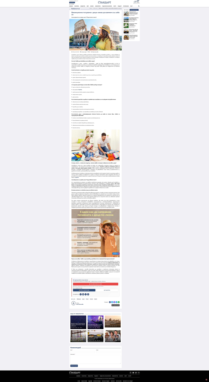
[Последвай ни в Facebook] (130, 373)
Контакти (113, 381)
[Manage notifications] (206, 379)
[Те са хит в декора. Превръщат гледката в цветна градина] (78, 336)
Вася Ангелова (95, 52)
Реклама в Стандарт (105, 381)
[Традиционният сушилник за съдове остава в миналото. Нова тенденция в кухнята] (126, 13)
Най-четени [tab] (126, 9)
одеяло (77, 177)
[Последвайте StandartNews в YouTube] (72, 4)
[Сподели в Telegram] (116, 302)
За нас (79, 381)
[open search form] (138, 6)
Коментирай (116, 305)
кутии (80, 89)
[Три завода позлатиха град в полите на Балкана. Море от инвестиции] (126, 19)
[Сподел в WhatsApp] (119, 302)
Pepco (87, 299)
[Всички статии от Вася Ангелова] (73, 303)
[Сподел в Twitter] (112, 302)
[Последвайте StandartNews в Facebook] (69, 4)
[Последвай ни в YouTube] (133, 373)
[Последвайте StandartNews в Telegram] (73, 4)
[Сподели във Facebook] (110, 302)
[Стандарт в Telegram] (86, 294)
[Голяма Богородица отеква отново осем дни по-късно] (126, 37)
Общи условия (84, 381)
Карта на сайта (119, 381)
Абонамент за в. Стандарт (128, 381)
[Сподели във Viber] (114, 302)
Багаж (95, 299)
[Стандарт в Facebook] (81, 294)
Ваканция (79, 299)
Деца (83, 299)
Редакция (90, 381)
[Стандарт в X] (88, 294)
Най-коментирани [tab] (134, 9)
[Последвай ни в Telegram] (139, 373)
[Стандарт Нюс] (74, 373)
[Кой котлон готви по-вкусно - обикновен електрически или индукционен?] (126, 31)
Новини (90, 8)
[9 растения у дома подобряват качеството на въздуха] (126, 25)
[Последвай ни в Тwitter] (136, 373)
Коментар (72, 354)
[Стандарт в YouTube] (83, 294)
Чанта (91, 299)
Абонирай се (72, 2)
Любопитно (95, 8)
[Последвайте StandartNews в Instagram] (70, 4)
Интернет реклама (97, 381)
